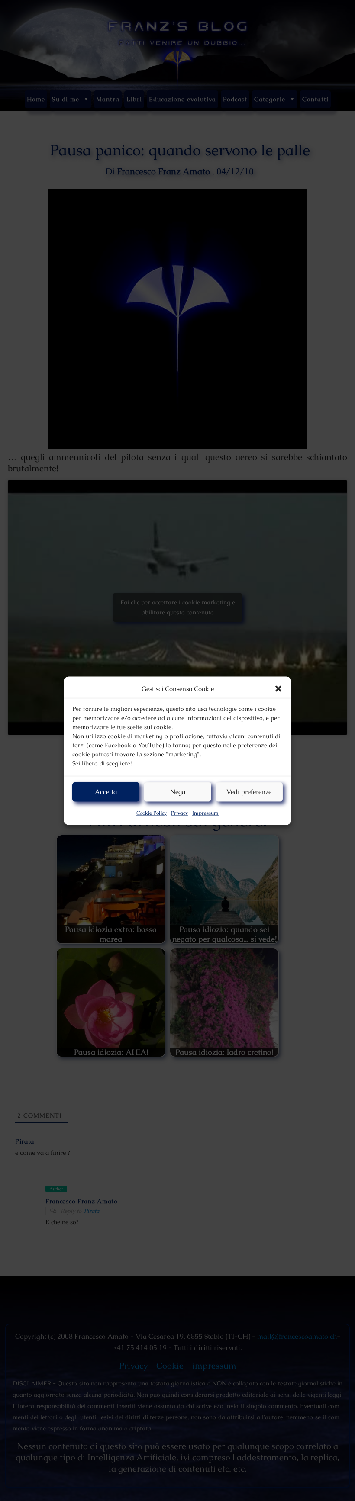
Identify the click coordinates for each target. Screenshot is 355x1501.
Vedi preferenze (248, 791)
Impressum (205, 812)
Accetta (106, 791)
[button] (278, 688)
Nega (177, 791)
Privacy (179, 812)
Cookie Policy (151, 812)
